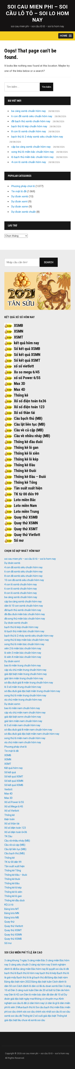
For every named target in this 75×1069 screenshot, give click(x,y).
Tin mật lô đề (19, 191)
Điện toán (9, 819)
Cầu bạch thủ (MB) (28, 418)
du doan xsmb (50, 986)
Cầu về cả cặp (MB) (28, 430)
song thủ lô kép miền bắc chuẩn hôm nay (26, 639)
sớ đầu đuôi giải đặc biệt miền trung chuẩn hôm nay (32, 691)
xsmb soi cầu (38, 1020)
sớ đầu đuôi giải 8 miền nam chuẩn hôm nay (28, 729)
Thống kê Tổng (25, 482)
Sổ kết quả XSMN (27, 354)
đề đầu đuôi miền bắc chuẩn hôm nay (24, 614)
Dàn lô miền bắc (32, 994)
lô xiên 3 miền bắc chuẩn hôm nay (22, 652)
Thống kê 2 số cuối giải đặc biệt (39, 1015)
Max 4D (19, 389)
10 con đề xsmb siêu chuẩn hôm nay (24, 580)
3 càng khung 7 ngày (15, 960)
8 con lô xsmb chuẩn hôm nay (28, 131)
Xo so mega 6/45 (27, 372)
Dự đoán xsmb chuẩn (23, 211)
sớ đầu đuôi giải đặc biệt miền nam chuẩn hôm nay (31, 733)
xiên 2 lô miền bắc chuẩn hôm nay (22, 648)
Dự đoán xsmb (19, 196)
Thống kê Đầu (24, 465)
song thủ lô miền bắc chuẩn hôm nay (32, 151)
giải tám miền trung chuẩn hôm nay (23, 678)
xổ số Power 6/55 (27, 378)
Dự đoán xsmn (19, 206)
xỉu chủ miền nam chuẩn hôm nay (22, 742)
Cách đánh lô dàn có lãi (29, 986)
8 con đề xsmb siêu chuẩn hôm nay (23, 576)
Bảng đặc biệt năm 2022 (17, 981)
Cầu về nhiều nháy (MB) (32, 436)
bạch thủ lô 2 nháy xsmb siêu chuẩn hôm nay (37, 136)
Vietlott (8, 789)
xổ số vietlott (24, 366)
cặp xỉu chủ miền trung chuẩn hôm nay (25, 669)
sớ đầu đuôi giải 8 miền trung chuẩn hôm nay (28, 682)
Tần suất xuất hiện (28, 488)
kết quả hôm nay (26, 343)
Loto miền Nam (25, 505)
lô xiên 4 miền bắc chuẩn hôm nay (22, 657)
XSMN (18, 331)
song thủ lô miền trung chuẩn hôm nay (25, 695)
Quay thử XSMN (26, 523)
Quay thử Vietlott (27, 534)
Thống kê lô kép (26, 459)
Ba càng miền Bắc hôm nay (31, 969)
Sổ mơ (19, 540)
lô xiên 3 (12, 1007)
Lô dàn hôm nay (35, 1003)
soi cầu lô (57, 1011)
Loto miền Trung (26, 511)
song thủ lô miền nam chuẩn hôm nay (24, 738)
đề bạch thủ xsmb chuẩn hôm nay (30, 121)
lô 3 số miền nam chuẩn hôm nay (22, 725)
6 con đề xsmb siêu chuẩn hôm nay (31, 116)
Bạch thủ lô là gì (25, 977)
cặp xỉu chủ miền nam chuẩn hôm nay (25, 712)
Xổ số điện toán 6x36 (30, 401)
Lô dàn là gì (51, 1003)
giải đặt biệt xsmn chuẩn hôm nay (22, 716)
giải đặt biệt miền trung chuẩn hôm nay (25, 674)
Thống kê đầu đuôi (28, 442)
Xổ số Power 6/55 (14, 802)
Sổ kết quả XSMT (27, 360)
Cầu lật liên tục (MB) (29, 424)
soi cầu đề (16, 1015)
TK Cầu (8, 836)
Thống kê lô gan (26, 447)
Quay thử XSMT (26, 529)
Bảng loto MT (11, 909)
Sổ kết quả (10, 772)
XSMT (18, 337)
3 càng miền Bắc (36, 960)
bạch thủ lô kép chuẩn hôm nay (29, 126)
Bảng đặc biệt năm (57, 977)
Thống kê (21, 395)
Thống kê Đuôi (25, 471)
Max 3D (19, 383)
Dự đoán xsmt (19, 201)
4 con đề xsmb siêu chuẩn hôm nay (23, 567)
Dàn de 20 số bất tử (45, 990)
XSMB (18, 325)
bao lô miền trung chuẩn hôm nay (22, 665)
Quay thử (9, 921)
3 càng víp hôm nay (39, 964)
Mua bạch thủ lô (26, 1007)
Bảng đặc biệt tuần (41, 981)
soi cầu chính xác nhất (39, 1011)
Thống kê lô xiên (26, 453)
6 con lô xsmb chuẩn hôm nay (20, 588)
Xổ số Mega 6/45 (13, 806)
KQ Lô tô (8, 904)
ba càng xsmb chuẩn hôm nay (28, 111)
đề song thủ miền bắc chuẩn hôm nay (24, 618)
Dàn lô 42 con (16, 994)
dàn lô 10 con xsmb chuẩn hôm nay (23, 605)
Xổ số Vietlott (11, 810)
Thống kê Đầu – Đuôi (30, 476)
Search (48, 262)
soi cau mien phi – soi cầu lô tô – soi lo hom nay (37, 13)
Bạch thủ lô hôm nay (28, 973)
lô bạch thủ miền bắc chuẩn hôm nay (32, 157)
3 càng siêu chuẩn (19, 964)
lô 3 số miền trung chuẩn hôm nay (22, 687)
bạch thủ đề (40, 977)
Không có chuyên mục (47, 998)
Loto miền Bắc (25, 500)
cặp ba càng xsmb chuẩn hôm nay (31, 146)
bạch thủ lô (10, 973)
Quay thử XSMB (26, 517)
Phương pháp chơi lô (23, 186)
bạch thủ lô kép (48, 973)
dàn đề (45, 994)
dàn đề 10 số (56, 994)
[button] (65, 36)
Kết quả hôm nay (13, 768)
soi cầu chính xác (17, 1011)
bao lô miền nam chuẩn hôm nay (22, 708)
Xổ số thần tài (24, 412)
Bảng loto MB (11, 917)
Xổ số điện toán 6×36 (15, 832)
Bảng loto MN (11, 913)
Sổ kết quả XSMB (27, 349)
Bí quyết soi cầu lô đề (57, 969)
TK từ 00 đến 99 (26, 494)
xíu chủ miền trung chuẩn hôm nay (23, 699)
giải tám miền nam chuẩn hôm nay (23, 721)
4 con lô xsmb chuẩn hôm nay (28, 162)
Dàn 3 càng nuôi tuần (22, 990)
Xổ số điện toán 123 (29, 407)
